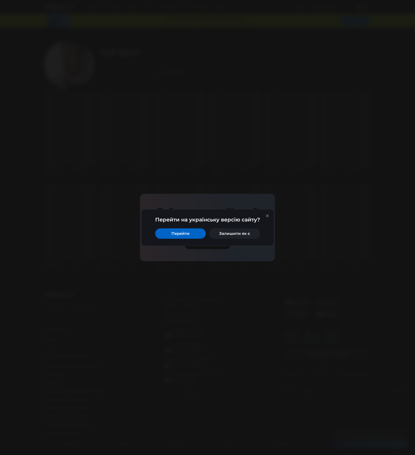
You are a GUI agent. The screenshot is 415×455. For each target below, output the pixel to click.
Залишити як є (234, 233)
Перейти (180, 233)
